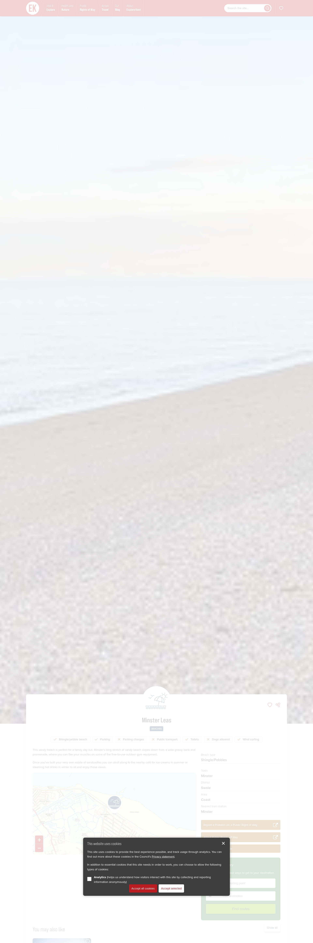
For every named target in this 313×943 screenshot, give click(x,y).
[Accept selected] (223, 843)
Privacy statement (163, 856)
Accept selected (171, 888)
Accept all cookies (143, 888)
